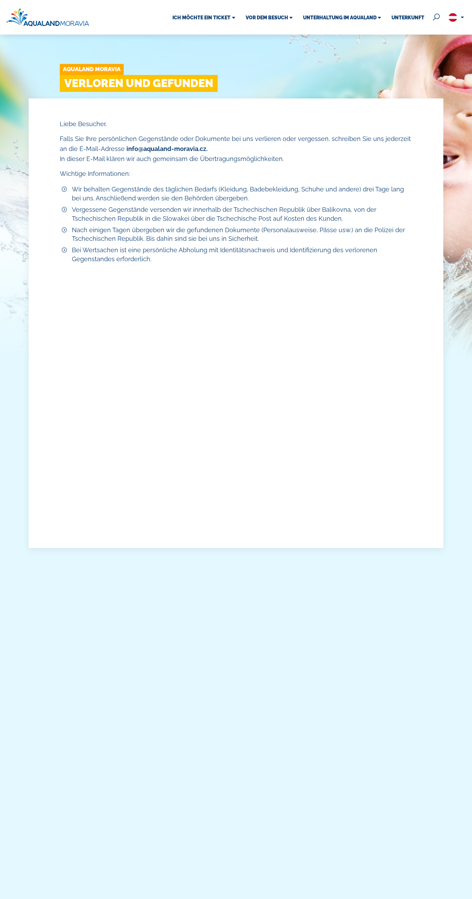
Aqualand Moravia (92, 69)
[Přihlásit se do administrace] (465, 892)
